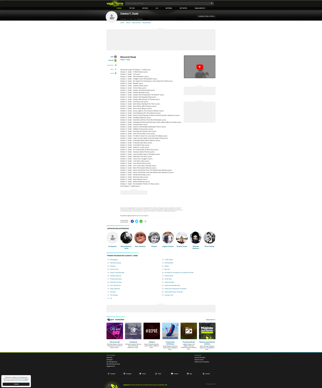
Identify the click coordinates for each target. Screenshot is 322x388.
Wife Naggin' (114, 259)
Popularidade (146, 22)
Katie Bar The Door (116, 282)
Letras (122, 22)
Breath (167, 266)
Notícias (169, 8)
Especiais (109, 357)
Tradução (110, 60)
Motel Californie (115, 289)
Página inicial (123, 19)
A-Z (157, 8)
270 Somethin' (169, 263)
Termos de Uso (199, 359)
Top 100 (132, 8)
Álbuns (128, 22)
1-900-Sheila (169, 259)
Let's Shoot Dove (115, 285)
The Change (114, 295)
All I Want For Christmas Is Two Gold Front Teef (179, 272)
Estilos (145, 8)
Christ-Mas (168, 279)
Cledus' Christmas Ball (117, 272)
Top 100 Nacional (111, 362)
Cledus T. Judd (129, 13)
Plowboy (112, 266)
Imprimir (112, 73)
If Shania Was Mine (116, 279)
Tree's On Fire (114, 269)
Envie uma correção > (142, 215)
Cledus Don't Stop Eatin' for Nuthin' (176, 289)
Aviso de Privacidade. (21, 380)
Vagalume (114, 3)
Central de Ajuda (200, 357)
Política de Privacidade (202, 362)
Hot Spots (183, 8)
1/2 (111, 298)
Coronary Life (169, 295)
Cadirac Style (169, 276)
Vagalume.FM (199, 8)
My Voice (113, 292)
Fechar (16, 384)
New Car (167, 269)
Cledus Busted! (169, 282)
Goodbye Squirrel (115, 276)
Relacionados (136, 22)
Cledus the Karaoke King (172, 285)
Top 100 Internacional (113, 364)
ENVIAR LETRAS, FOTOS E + (207, 16)
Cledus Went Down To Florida (174, 292)
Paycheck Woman (115, 263)
